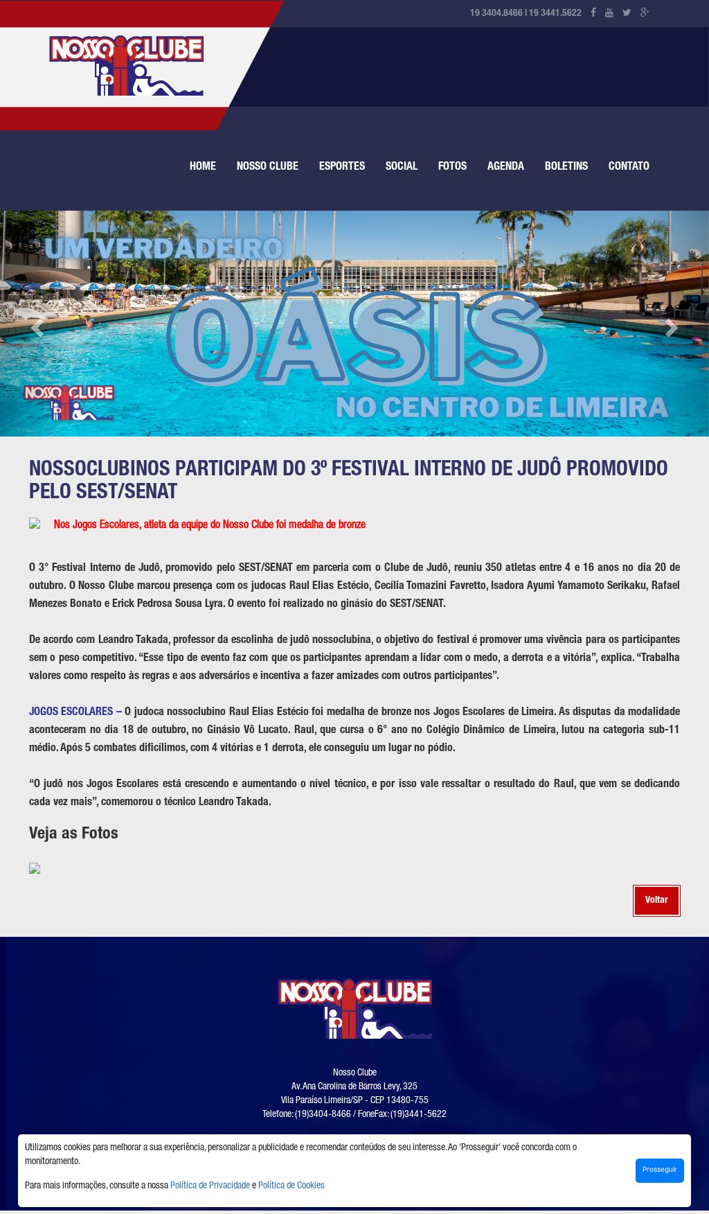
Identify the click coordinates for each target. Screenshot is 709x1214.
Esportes (342, 167)
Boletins (566, 167)
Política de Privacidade (210, 1186)
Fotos (452, 167)
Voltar (656, 901)
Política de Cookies (291, 1186)
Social (402, 167)
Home (203, 167)
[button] (35, 324)
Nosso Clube (267, 167)
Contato (629, 167)
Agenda (505, 167)
